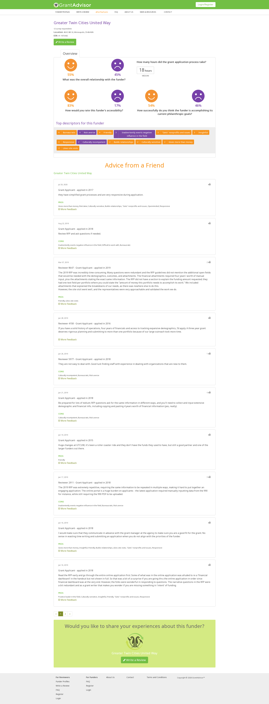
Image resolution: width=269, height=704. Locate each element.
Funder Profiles (62, 12)
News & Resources (148, 12)
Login (58, 698)
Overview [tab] (70, 53)
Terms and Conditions (157, 677)
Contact (168, 12)
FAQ (116, 12)
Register (59, 694)
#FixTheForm (102, 12)
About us (129, 12)
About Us (110, 677)
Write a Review (82, 12)
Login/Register (205, 4)
